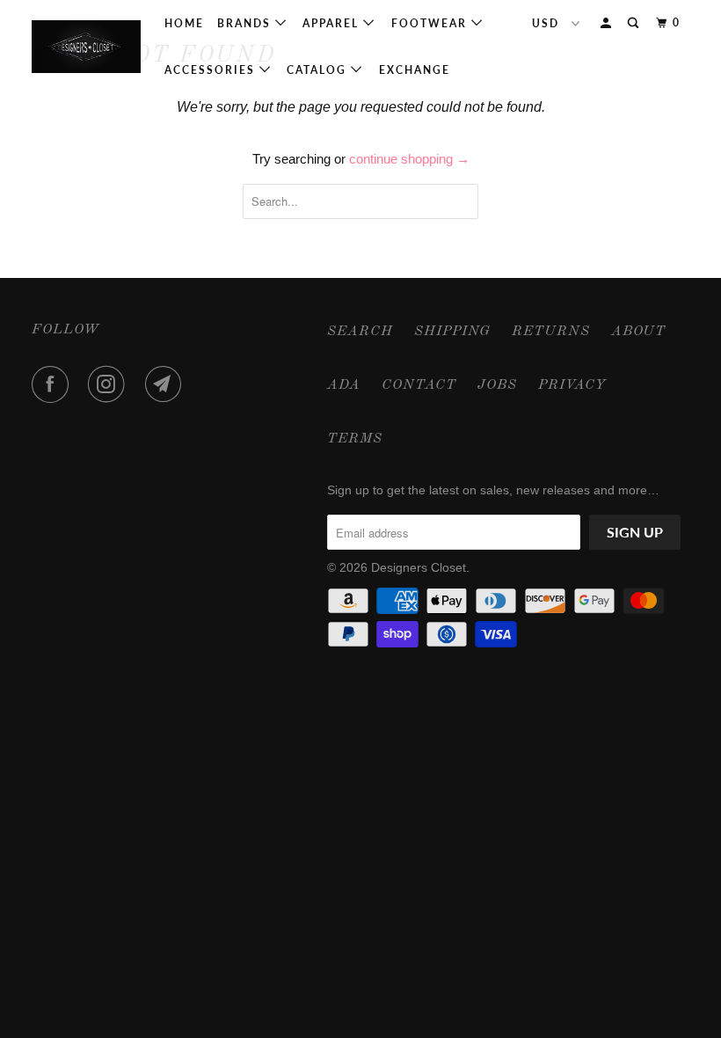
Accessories (211, 70)
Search (360, 332)
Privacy (572, 385)
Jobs (497, 385)
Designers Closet (418, 567)
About (638, 332)
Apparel (332, 23)
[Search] (634, 23)
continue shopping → (409, 158)
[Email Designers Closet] (167, 384)
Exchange (414, 70)
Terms (354, 439)
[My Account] (607, 23)
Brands (246, 23)
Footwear (431, 23)
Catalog (319, 70)
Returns (551, 332)
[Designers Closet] (86, 47)
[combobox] (360, 201)
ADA (343, 385)
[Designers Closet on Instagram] (110, 384)
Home (184, 23)
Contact (419, 385)
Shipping (452, 332)
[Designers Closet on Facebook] (54, 384)
